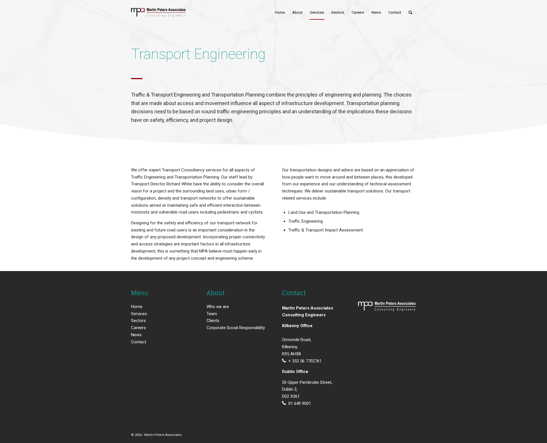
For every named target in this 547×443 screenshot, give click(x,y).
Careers (138, 327)
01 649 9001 (299, 403)
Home (136, 306)
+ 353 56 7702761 (305, 361)
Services (139, 313)
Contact (138, 341)
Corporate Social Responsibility (236, 327)
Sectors (138, 320)
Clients (213, 320)
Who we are (218, 306)
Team (212, 313)
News (136, 334)
